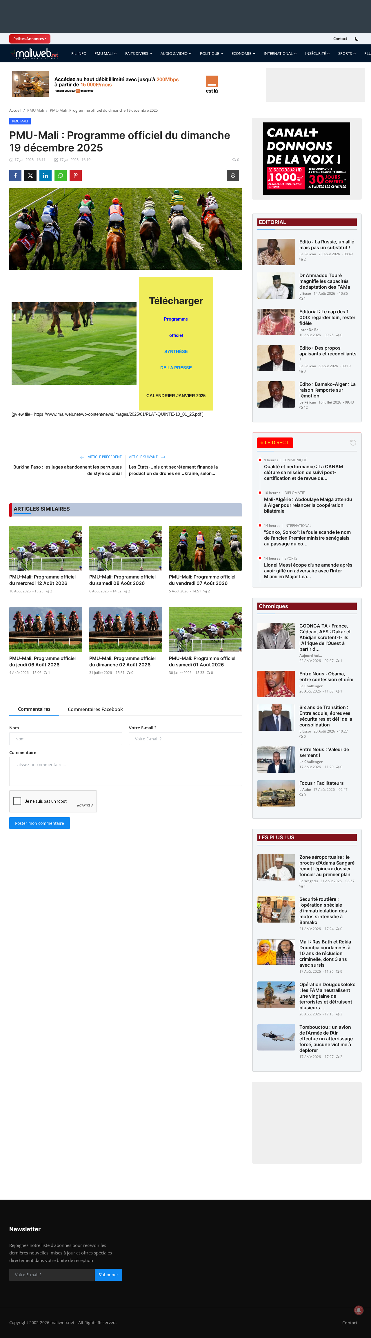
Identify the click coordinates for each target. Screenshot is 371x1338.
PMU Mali (35, 110)
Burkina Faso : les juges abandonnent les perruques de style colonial (67, 470)
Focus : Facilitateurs (321, 783)
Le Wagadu (308, 880)
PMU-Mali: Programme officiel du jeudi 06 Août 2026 (42, 661)
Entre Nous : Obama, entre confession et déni (326, 676)
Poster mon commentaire (39, 823)
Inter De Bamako (311, 329)
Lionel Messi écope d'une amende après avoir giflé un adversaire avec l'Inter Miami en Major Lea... (308, 570)
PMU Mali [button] (103, 53)
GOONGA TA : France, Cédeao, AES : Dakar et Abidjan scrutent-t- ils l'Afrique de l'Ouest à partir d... (325, 637)
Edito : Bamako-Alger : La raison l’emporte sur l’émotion (327, 390)
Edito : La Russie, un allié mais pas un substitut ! (326, 244)
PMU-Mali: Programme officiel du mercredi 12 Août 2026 (42, 580)
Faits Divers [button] (136, 53)
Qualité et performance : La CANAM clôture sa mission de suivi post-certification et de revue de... (303, 472)
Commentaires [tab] (34, 709)
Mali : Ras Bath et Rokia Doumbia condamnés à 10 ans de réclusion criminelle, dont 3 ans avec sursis (325, 953)
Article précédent (104, 456)
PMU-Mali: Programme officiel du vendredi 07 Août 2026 (202, 580)
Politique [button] (209, 53)
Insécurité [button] (315, 53)
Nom (14, 728)
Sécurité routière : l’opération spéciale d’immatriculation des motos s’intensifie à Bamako (323, 910)
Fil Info (78, 53)
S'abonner (108, 1274)
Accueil (15, 110)
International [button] (278, 53)
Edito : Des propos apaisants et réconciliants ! (328, 353)
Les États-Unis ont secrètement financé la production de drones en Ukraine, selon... (173, 470)
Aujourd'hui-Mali (311, 655)
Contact (340, 38)
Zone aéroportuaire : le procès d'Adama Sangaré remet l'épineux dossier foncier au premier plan (326, 865)
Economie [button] (241, 53)
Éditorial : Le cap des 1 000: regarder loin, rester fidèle (327, 317)
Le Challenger (311, 686)
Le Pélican (307, 254)
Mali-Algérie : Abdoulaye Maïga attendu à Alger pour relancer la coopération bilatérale (308, 505)
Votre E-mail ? (142, 728)
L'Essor (305, 293)
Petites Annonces (28, 38)
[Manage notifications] (358, 1310)
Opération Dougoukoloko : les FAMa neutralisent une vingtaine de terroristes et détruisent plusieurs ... (327, 995)
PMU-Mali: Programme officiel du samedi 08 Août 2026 (122, 580)
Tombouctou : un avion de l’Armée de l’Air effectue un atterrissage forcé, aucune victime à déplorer (326, 1038)
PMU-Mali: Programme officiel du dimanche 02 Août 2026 (122, 661)
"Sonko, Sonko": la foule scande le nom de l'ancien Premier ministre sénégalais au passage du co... (307, 538)
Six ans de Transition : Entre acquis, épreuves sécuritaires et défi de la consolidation (325, 716)
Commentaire (22, 752)
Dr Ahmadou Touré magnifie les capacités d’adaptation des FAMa (324, 281)
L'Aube (305, 789)
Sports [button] (345, 53)
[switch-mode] (357, 39)
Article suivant (144, 456)
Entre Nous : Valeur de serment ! (324, 752)
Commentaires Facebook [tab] (95, 709)
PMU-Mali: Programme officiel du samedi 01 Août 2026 (202, 661)
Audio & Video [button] (174, 53)
